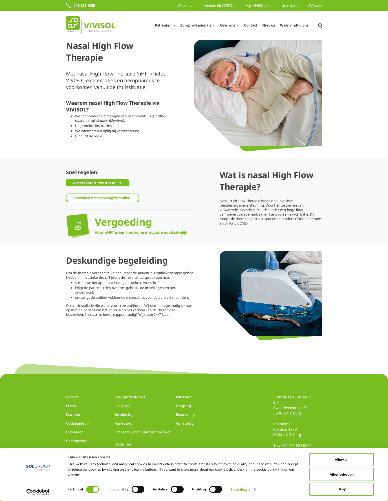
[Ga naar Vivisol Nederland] (90, 25)
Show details (240, 489)
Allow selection (342, 474)
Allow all (341, 459)
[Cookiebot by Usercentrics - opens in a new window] (38, 492)
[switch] (138, 489)
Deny (341, 489)
